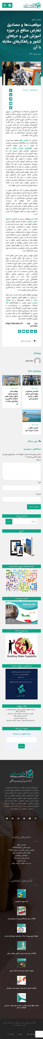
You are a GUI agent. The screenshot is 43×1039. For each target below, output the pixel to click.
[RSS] (12, 818)
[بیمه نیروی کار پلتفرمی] (21, 893)
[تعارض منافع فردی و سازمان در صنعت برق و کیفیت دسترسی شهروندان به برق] (21, 997)
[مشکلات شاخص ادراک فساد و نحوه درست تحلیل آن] (21, 980)
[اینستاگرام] (35, 818)
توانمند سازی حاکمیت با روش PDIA (21, 850)
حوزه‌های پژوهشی (21, 855)
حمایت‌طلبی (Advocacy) (21, 847)
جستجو (9, 521)
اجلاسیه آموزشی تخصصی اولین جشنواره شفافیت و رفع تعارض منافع (20, 710)
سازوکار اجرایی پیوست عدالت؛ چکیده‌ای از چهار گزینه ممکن (21, 936)
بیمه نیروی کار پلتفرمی (20, 718)
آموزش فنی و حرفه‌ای (26, 341)
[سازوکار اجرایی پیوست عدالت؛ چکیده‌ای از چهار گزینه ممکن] (21, 928)
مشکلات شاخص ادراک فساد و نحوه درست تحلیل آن (21, 988)
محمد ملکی (29, 361)
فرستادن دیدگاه (34, 507)
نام (39, 482)
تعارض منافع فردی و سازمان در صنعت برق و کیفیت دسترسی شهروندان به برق (21, 1006)
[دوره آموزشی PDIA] (22, 646)
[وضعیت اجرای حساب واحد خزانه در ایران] (21, 962)
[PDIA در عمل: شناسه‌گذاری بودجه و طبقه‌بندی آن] (21, 910)
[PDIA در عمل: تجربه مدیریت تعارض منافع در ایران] (21, 945)
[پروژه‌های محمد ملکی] (37, 360)
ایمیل (38, 494)
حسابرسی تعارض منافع (20, 716)
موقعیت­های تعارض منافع (22, 148)
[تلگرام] (30, 818)
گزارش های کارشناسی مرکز (21, 852)
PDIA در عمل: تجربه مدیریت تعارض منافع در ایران (21, 953)
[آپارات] (24, 818)
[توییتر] (7, 818)
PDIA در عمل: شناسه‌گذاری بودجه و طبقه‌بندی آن (21, 919)
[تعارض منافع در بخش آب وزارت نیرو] (31, 416)
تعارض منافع (36, 19)
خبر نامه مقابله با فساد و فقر (21, 863)
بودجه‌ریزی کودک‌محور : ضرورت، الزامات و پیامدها (20, 720)
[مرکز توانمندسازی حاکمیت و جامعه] (32, 5)
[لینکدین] (18, 818)
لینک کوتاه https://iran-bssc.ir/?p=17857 (21, 325)
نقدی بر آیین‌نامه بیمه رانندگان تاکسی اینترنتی (20, 713)
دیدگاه (38, 460)
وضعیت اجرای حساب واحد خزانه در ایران (21, 971)
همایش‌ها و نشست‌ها (21, 858)
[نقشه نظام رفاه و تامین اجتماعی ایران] (22, 580)
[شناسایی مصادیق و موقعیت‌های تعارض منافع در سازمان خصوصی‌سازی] (31, 380)
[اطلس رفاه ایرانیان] (22, 612)
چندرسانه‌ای (21, 860)
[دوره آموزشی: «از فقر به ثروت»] (22, 684)
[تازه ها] (22, 547)
